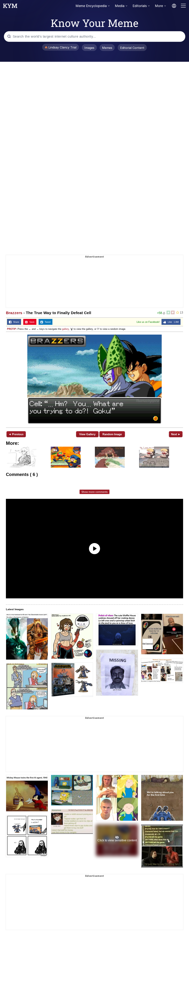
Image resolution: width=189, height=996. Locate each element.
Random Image (112, 434)
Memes (107, 48)
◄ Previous (15, 434)
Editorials (140, 6)
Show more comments (94, 491)
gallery (65, 329)
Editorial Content (132, 48)
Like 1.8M (172, 322)
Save (31, 322)
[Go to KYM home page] (10, 7)
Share (15, 322)
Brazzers (14, 313)
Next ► (176, 434)
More (159, 6)
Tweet (47, 322)
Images (89, 48)
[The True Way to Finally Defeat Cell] (94, 379)
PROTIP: (12, 329)
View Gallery (87, 434)
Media (119, 6)
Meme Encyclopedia (91, 6)
